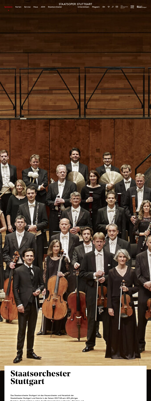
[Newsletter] (117, 7)
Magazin (96, 7)
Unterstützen (83, 7)
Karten (18, 7)
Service (27, 7)
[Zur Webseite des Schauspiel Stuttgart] (132, 6)
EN (104, 7)
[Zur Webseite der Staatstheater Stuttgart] (142, 6)
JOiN (43, 7)
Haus (35, 7)
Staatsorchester (55, 7)
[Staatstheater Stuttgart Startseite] (75, 4)
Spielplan (8, 7)
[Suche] (113, 7)
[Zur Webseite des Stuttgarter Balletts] (124, 6)
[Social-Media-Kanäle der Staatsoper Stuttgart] (109, 7)
